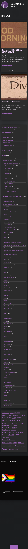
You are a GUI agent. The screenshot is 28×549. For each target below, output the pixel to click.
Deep (7, 418)
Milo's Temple (7, 308)
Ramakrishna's (7, 354)
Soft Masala (8, 178)
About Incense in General (8, 130)
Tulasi (5, 393)
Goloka (6, 259)
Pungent (4, 435)
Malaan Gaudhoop (8, 305)
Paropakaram (7, 331)
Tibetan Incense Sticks (10, 191)
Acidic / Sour (5, 413)
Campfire (4, 415)
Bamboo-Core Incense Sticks (11, 163)
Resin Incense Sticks (10, 176)
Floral (4, 420)
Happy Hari (7, 267)
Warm (23, 446)
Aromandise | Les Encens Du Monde (12, 217)
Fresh (19, 420)
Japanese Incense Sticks (11, 188)
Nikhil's (6, 316)
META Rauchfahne (6, 150)
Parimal (6, 328)
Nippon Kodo (7, 318)
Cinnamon (11, 415)
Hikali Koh (6, 275)
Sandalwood (7, 437)
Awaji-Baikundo (8, 232)
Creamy (22, 415)
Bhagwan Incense (8, 240)
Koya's (5, 300)
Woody (5, 449)
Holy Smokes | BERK (9, 277)
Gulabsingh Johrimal (9, 264)
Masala (7, 173)
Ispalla (6, 282)
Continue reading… (7, 65)
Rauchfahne (17, 4)
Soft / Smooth (7, 443)
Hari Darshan (7, 270)
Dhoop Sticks (8, 186)
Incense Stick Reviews (8, 160)
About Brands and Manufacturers (10, 127)
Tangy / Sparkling (7, 446)
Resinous (11, 435)
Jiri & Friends (7, 290)
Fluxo (6, 171)
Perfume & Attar (7, 432)
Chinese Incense (9, 183)
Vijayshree (6, 398)
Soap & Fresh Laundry (8, 440)
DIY (3, 135)
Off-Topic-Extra (5, 153)
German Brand (11, 423)
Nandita (6, 313)
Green (17, 423)
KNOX (5, 298)
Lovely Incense (7, 303)
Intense (14, 425)
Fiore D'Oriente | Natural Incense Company (14, 250)
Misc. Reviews (6, 194)
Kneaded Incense (8, 145)
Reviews (4, 155)
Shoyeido (6, 369)
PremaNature (7, 341)
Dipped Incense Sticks (10, 165)
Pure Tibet (6, 346)
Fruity (4, 423)
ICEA (11, 425)
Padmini (6, 326)
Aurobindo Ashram (8, 222)
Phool (5, 336)
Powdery (22, 432)
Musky (14, 428)
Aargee (6, 206)
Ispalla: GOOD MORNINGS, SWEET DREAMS (12, 51)
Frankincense (12, 420)
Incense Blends (6, 142)
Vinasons (6, 400)
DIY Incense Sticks (7, 137)
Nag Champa (6, 430)
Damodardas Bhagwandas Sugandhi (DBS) (14, 245)
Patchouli (13, 430)
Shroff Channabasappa (9, 372)
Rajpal (5, 352)
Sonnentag (6, 377)
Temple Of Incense (8, 385)
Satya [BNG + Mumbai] (9, 364)
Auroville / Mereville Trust (10, 229)
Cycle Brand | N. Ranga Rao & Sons (12, 242)
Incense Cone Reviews (8, 158)
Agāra (5, 209)
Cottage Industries (9, 227)
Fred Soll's (6, 257)
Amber (11, 413)
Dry (10, 418)
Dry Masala (8, 168)
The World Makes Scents (10, 390)
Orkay (5, 321)
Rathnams (6, 362)
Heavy (21, 423)
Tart (14, 446)
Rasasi (5, 357)
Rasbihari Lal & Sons (9, 359)
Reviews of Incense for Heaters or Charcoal (13, 196)
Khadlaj (6, 295)
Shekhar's (6, 367)
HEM (5, 272)
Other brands (7, 323)
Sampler (20, 435)
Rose (16, 435)
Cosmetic (16, 415)
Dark (3, 418)
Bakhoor (6, 199)
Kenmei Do (6, 293)
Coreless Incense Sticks (9, 181)
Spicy (15, 443)
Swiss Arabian (7, 382)
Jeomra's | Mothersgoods (10, 288)
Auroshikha (8, 224)
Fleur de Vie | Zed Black (10, 254)
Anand (5, 214)
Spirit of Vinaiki (8, 380)
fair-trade (19, 418)
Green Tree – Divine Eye (11, 102)
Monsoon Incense (8, 311)
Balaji (5, 237)
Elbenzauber (7, 247)
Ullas (5, 395)
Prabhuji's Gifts (7, 339)
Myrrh (17, 427)
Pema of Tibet (7, 334)
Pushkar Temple (8, 349)
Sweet (21, 442)
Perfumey (16, 432)
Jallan (5, 285)
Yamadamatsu (7, 405)
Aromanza (6, 219)
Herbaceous (5, 425)
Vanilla (19, 446)
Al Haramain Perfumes (9, 212)
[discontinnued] (13, 449)
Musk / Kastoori (6, 427)
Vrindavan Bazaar (8, 403)
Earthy (14, 418)
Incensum (6, 280)
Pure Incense (7, 344)
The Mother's (7, 387)
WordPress (20, 491)
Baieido (6, 235)
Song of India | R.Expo (9, 375)
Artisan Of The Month (7, 132)
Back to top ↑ (5, 492)
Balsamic (17, 413)
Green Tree (7, 262)
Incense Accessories (8, 140)
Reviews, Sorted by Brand (9, 204)
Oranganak (7, 147)
